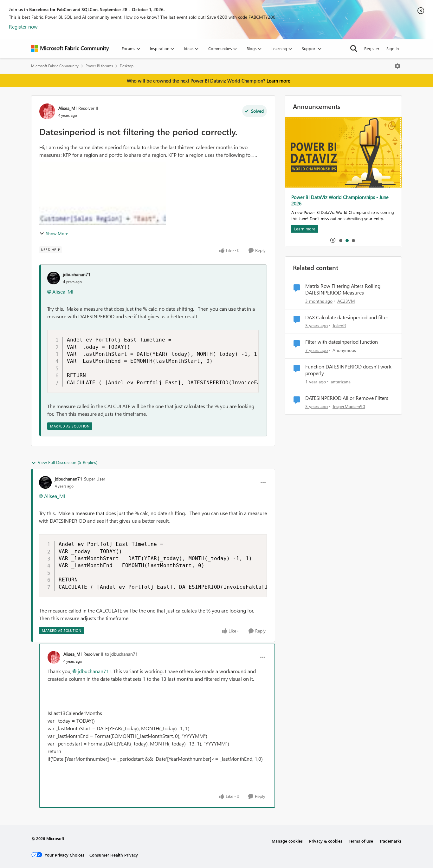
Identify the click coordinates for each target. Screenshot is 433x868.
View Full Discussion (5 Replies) (67, 462)
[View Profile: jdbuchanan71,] (53, 278)
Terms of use (361, 841)
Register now (23, 26)
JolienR (339, 325)
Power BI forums (99, 65)
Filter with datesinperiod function (341, 342)
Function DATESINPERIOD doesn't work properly (348, 369)
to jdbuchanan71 (121, 654)
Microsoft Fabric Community (55, 65)
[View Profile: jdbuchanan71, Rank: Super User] (45, 482)
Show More (57, 233)
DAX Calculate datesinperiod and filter (346, 317)
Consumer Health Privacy (113, 855)
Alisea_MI (67, 108)
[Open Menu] (397, 66)
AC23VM (346, 301)
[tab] (340, 240)
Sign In (392, 48)
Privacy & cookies (325, 841)
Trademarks (390, 841)
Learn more (278, 80)
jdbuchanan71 (77, 274)
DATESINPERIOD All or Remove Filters (346, 398)
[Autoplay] (333, 240)
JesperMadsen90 (349, 406)
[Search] (354, 48)
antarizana (341, 382)
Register (371, 48)
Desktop (126, 65)
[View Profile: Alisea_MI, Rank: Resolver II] (47, 111)
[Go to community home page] (70, 48)
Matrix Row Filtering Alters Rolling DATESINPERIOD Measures (342, 289)
